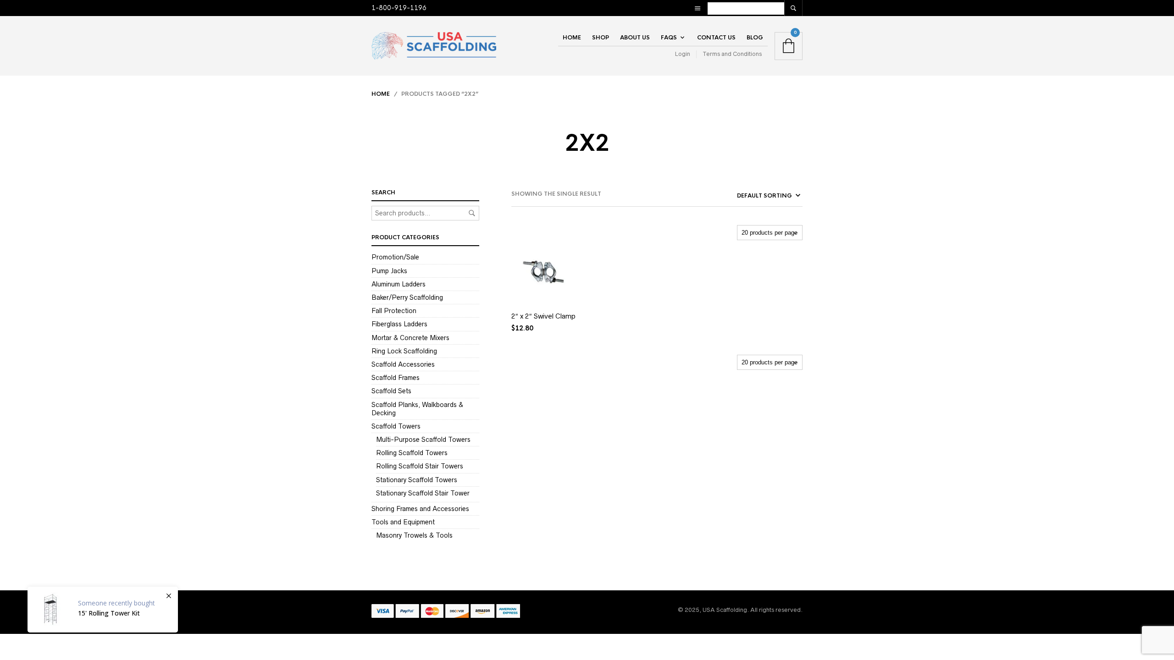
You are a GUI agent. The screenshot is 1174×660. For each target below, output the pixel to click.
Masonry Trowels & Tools (414, 535)
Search (472, 213)
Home (572, 37)
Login (682, 53)
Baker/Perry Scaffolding (407, 297)
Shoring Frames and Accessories (420, 508)
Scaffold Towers (396, 426)
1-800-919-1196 (398, 8)
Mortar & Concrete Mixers (410, 337)
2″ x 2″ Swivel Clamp (543, 316)
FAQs (669, 37)
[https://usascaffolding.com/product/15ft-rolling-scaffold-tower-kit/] (103, 609)
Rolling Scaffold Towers (412, 452)
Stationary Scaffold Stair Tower (423, 493)
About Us (635, 37)
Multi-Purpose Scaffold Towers (423, 439)
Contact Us (716, 37)
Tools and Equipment (403, 522)
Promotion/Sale (395, 257)
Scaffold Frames (395, 377)
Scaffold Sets (391, 391)
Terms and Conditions (732, 53)
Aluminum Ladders (398, 284)
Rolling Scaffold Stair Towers (419, 466)
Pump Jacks (389, 271)
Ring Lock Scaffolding (404, 351)
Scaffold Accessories (403, 364)
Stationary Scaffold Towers (416, 480)
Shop (600, 37)
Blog (755, 37)
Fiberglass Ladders (399, 324)
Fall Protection (393, 310)
